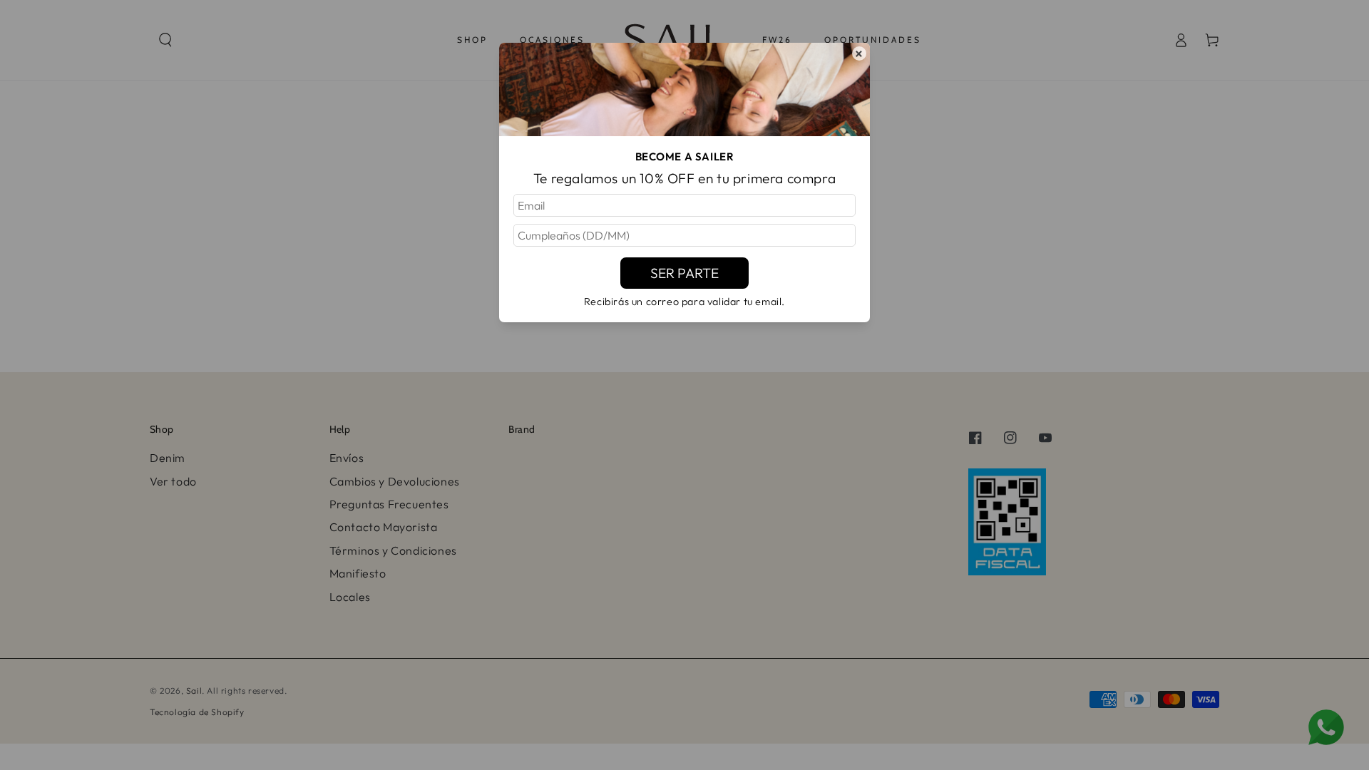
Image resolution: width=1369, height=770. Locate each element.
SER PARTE (684, 273)
